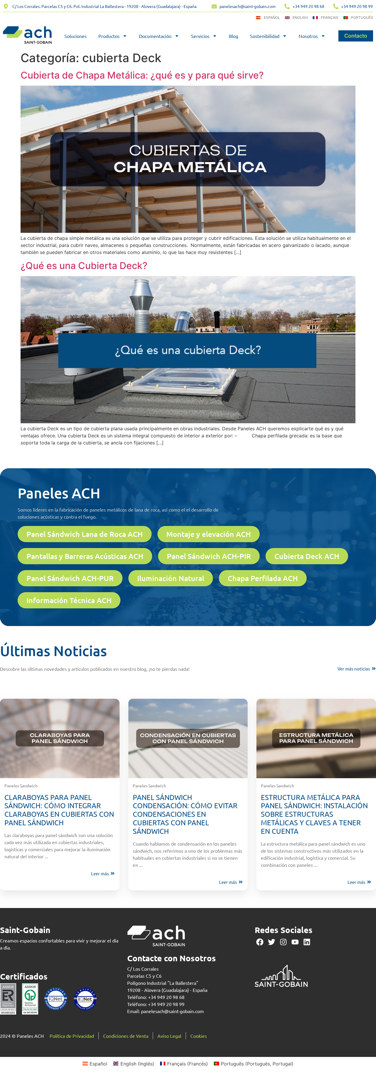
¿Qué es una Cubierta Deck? (84, 265)
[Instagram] (283, 942)
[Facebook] (260, 942)
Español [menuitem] (98, 1064)
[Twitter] (271, 942)
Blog (233, 36)
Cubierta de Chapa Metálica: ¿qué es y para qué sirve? (142, 75)
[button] (85, 534)
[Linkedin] (307, 942)
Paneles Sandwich (21, 785)
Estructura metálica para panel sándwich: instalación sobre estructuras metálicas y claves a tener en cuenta (314, 814)
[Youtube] (295, 942)
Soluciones (75, 36)
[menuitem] (95, 1063)
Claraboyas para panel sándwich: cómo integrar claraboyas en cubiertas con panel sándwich (59, 810)
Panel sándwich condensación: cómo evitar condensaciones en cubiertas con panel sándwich (185, 814)
